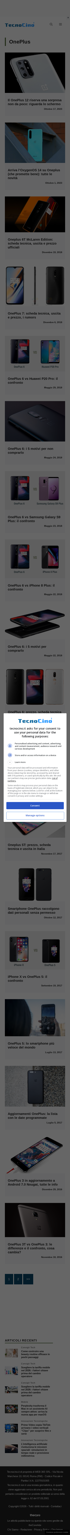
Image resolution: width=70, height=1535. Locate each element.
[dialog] (35, 767)
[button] (35, 762)
